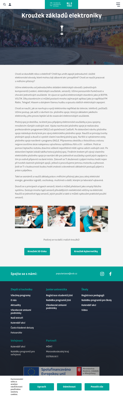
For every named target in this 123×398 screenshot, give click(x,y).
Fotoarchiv (16, 333)
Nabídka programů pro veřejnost (23, 353)
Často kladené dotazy (22, 328)
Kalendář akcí (18, 323)
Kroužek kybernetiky (86, 251)
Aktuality (16, 305)
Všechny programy (20, 295)
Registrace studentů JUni (59, 295)
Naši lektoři (17, 318)
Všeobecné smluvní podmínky (21, 311)
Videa (84, 310)
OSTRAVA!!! (52, 356)
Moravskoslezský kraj (57, 351)
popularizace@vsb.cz (66, 274)
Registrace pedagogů (92, 295)
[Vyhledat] (4, 4)
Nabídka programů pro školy (96, 300)
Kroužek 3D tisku (37, 251)
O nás (13, 300)
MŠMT (49, 346)
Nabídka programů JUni (58, 300)
